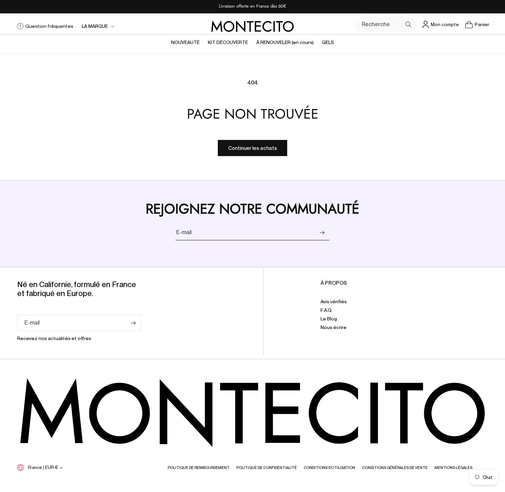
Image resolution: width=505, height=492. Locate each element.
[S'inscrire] (321, 233)
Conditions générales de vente (395, 467)
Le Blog (329, 318)
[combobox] (385, 24)
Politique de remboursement (198, 467)
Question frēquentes (49, 26)
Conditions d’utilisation (329, 467)
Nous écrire (334, 327)
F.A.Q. (326, 310)
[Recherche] (408, 24)
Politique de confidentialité (266, 467)
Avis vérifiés (334, 301)
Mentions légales (453, 467)
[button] (97, 26)
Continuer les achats (252, 148)
